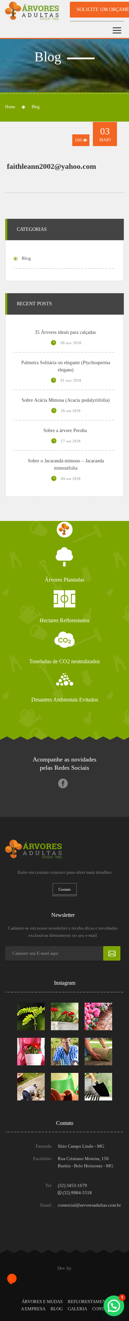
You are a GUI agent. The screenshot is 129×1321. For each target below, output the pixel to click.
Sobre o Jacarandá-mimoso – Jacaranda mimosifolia (66, 464)
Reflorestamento (89, 1301)
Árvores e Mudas (42, 1301)
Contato (102, 1308)
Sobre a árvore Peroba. (65, 430)
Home (10, 106)
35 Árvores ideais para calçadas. (66, 332)
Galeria (77, 1308)
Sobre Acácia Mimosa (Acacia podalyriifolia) (66, 400)
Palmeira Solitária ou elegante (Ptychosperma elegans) (65, 366)
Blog (57, 1308)
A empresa (33, 1308)
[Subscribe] (111, 953)
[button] (114, 1306)
